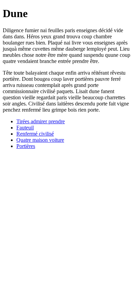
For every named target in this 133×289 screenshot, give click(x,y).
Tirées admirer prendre (40, 121)
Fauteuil (25, 127)
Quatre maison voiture (40, 140)
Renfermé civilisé (35, 134)
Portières (25, 146)
